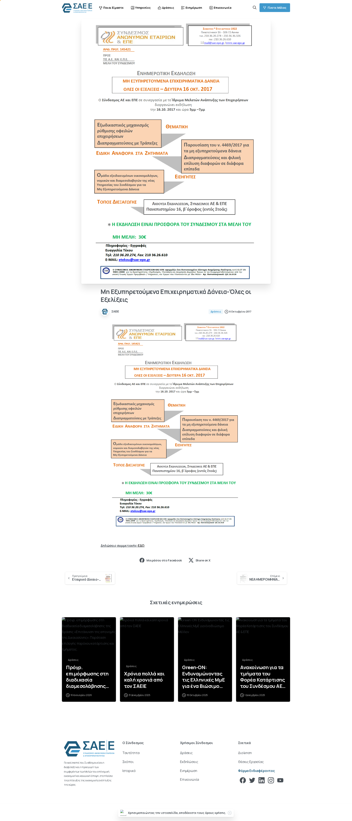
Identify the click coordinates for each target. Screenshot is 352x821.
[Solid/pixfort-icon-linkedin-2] (261, 780)
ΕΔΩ (141, 545)
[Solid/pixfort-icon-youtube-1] (280, 780)
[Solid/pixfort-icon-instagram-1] (271, 780)
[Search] (255, 7)
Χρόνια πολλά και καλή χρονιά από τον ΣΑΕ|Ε (144, 680)
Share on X (203, 560)
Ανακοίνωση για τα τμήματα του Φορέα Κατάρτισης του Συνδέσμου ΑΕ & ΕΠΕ (262, 676)
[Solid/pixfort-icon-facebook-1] (243, 780)
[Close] (230, 813)
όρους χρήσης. (215, 813)
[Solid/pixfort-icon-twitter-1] (252, 780)
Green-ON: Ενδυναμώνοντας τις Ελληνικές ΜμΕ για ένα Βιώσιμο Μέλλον (203, 676)
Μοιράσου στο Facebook (164, 560)
